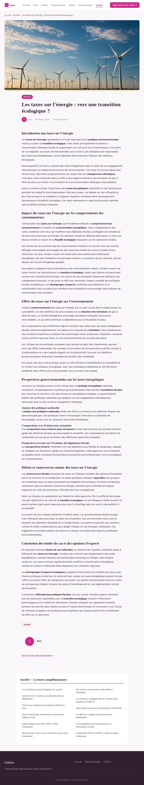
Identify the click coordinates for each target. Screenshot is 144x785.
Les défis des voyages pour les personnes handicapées (94, 715)
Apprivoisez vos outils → (125, 5)
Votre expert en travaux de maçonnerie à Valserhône (99, 708)
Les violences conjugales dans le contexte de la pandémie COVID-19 (96, 700)
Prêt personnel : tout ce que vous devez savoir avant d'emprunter (45, 734)
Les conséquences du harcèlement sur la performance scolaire (93, 725)
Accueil (26, 5)
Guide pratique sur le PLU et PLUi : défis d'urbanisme (40, 725)
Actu (35, 5)
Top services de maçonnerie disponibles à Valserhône (94, 691)
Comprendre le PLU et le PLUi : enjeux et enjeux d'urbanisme (97, 734)
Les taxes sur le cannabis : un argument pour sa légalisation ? (43, 697)
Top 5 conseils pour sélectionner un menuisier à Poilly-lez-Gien (43, 715)
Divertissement (58, 5)
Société (99, 5)
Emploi (72, 5)
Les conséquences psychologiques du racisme (42, 689)
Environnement (85, 5)
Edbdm (9, 762)
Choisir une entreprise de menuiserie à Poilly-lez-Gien (43, 706)
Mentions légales (92, 761)
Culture (44, 5)
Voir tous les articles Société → (38, 655)
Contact (107, 761)
